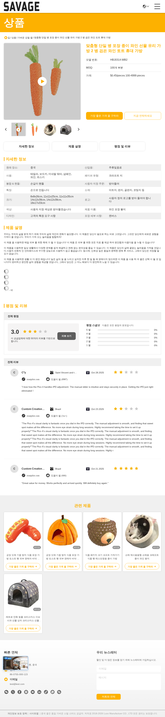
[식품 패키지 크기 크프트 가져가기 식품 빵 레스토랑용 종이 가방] (102, 531)
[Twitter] (13, 693)
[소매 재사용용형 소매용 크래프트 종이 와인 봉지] (142, 531)
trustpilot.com (33, 379)
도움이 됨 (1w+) (59, 416)
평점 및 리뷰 (122, 146)
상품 (14, 37)
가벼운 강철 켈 (25, 37)
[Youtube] (32, 693)
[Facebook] (19, 693)
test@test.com (17, 684)
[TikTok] (46, 693)
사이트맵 (34, 713)
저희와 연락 (108, 696)
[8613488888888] (52, 693)
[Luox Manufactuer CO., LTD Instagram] (26, 693)
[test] (59, 693)
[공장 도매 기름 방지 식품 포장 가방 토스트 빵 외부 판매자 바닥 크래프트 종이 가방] (23, 531)
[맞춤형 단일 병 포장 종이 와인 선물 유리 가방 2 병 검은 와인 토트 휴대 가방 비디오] (42, 81)
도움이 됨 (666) (58, 475)
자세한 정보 (26, 146)
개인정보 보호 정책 (17, 713)
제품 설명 (74, 146)
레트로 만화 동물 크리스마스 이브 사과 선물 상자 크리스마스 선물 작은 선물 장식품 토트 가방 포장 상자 (23, 619)
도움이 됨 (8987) (59, 379)
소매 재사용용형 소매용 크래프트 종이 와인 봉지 (142, 557)
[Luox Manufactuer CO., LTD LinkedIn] (39, 693)
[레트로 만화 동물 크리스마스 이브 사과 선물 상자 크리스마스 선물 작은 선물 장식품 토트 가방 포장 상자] (23, 593)
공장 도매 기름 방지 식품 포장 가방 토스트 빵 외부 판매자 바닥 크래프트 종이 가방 (23, 557)
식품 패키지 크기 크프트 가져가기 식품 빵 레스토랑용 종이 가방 (102, 557)
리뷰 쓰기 (66, 336)
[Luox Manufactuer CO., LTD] (21, 6)
